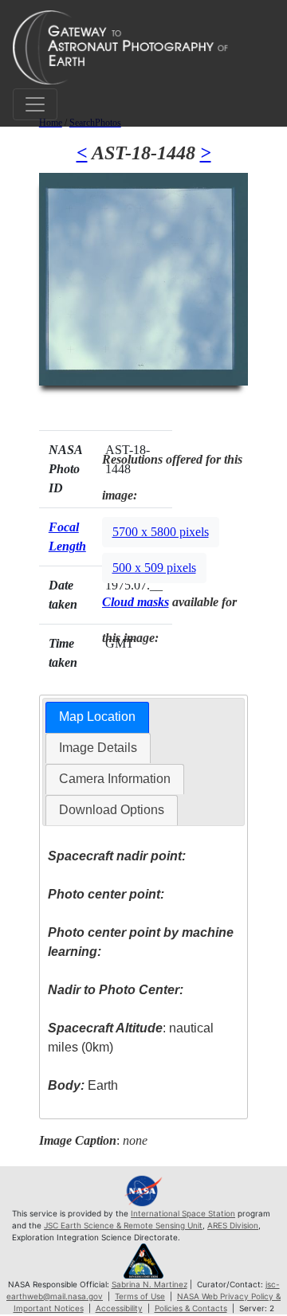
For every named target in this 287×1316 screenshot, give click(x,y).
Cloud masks (135, 602)
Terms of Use (140, 1296)
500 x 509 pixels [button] (154, 567)
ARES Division (232, 1225)
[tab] (97, 717)
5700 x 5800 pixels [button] (160, 532)
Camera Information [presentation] (115, 778)
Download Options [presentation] (111, 810)
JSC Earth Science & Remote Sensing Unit (123, 1225)
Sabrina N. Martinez (149, 1284)
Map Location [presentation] (97, 716)
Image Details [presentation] (98, 747)
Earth (83, 1085)
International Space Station (183, 1213)
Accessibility (119, 1308)
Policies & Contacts (191, 1308)
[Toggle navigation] (35, 104)
